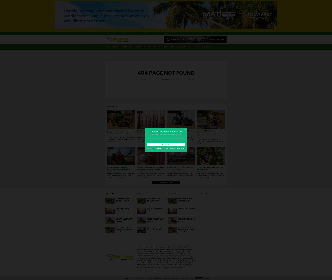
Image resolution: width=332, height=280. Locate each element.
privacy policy (169, 148)
